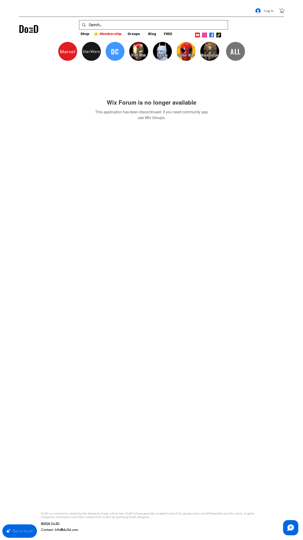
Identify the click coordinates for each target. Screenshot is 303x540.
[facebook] (211, 35)
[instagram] (204, 35)
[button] (282, 10)
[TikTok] (218, 35)
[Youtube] (197, 35)
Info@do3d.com (66, 529)
